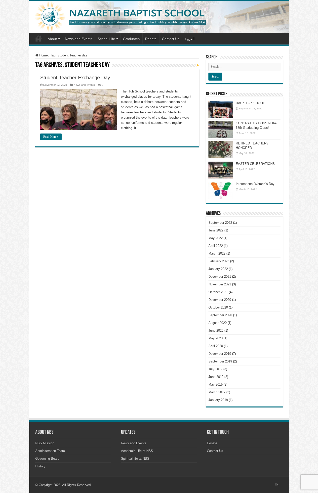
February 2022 (218, 261)
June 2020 (215, 330)
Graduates (131, 39)
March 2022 (216, 253)
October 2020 (218, 307)
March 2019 (216, 392)
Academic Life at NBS (137, 451)
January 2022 (218, 269)
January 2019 (218, 400)
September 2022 (220, 222)
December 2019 (219, 354)
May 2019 (215, 384)
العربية (190, 39)
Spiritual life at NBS (135, 458)
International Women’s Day (255, 184)
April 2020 (215, 346)
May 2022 (215, 238)
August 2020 (217, 323)
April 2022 (215, 246)
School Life (106, 39)
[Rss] (277, 485)
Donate (151, 39)
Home (38, 38)
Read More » (51, 136)
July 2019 (215, 369)
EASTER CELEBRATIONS (255, 164)
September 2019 (220, 361)
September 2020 (220, 315)
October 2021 (218, 292)
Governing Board (47, 458)
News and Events (78, 39)
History (40, 466)
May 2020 (215, 338)
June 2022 (215, 230)
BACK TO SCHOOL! (251, 103)
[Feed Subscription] (198, 65)
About (52, 39)
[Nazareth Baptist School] (159, 17)
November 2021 (219, 284)
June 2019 (215, 377)
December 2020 (219, 300)
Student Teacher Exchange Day (75, 77)
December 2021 (219, 276)
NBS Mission (44, 443)
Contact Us (170, 39)
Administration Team (50, 451)
